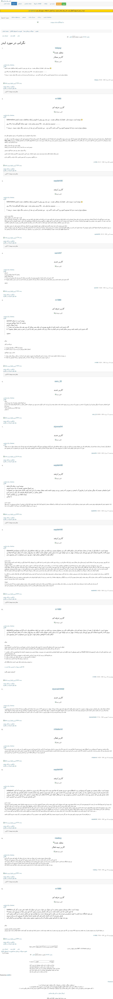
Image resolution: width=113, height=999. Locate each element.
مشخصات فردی (47, 17)
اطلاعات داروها (37, 3)
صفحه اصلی (7, 3)
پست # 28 (19, 873)
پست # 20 (19, 418)
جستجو (20, 3)
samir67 (58, 252)
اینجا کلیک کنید (32, 10)
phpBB (8, 975)
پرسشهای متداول (15, 17)
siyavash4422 (58, 688)
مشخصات (11, 65)
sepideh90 (58, 180)
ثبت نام (59, 4)
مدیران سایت (32, 17)
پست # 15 (19, 83)
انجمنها (14, 3)
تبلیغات (45, 3)
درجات (39, 17)
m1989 (58, 98)
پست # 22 (19, 514)
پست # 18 (19, 291)
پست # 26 (19, 761)
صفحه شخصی (27, 3)
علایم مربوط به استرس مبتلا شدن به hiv (14, 667)
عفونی (36, 31)
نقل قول (14, 88)
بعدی (88, 37)
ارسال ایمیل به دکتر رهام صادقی (57, 993)
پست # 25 (19, 720)
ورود (64, 4)
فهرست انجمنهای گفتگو (16, 31)
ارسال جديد (5, 36)
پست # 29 (19, 939)
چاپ (18, 36)
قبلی (70, 37)
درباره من (52, 3)
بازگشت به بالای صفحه (8, 86)
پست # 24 (19, 680)
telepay (58, 47)
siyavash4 (58, 426)
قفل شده (12, 36)
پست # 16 (19, 165)
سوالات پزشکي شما (29, 31)
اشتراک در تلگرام (7, 88)
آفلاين (4, 66)
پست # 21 (19, 456)
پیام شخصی (6, 65)
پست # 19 (19, 366)
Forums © (110, 981)
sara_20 (58, 381)
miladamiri (58, 729)
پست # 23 (19, 594)
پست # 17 (19, 237)
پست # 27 (19, 822)
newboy (58, 837)
